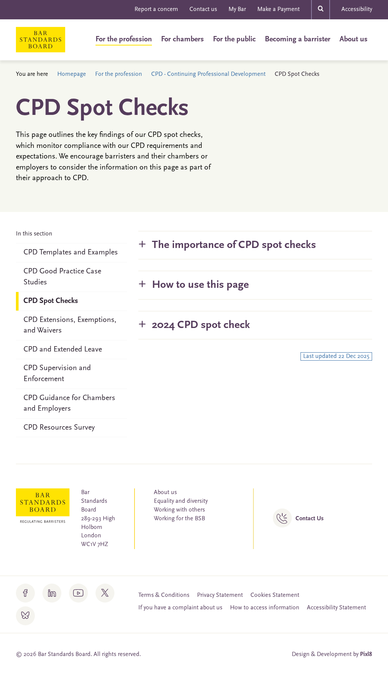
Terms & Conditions (163, 595)
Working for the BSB (179, 519)
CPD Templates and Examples (70, 252)
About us (354, 39)
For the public (234, 39)
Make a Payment (278, 9)
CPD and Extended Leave (62, 349)
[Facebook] (25, 593)
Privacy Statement (220, 595)
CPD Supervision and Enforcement (57, 373)
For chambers (182, 39)
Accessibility (356, 9)
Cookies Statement (274, 595)
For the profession (123, 39)
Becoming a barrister (297, 39)
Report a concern (156, 9)
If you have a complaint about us (180, 608)
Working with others (179, 510)
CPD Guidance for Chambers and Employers (69, 403)
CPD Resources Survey (59, 428)
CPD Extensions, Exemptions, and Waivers (69, 325)
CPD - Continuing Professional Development (208, 74)
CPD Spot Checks (50, 301)
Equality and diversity (181, 501)
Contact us (203, 9)
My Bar (237, 9)
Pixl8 (366, 654)
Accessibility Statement (336, 608)
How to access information (264, 608)
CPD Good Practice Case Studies (62, 277)
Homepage (71, 74)
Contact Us (310, 519)
